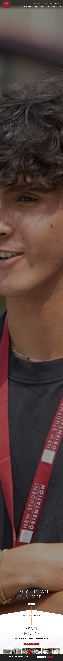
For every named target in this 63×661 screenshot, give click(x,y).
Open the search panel (60, 6)
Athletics (53, 6)
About (48, 6)
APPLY (35, 3)
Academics (36, 6)
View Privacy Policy (41, 657)
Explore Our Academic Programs (31, 644)
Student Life (42, 6)
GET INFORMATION (45, 3)
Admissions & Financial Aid (26, 6)
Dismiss (50, 657)
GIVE (51, 3)
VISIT (39, 3)
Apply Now (31, 604)
